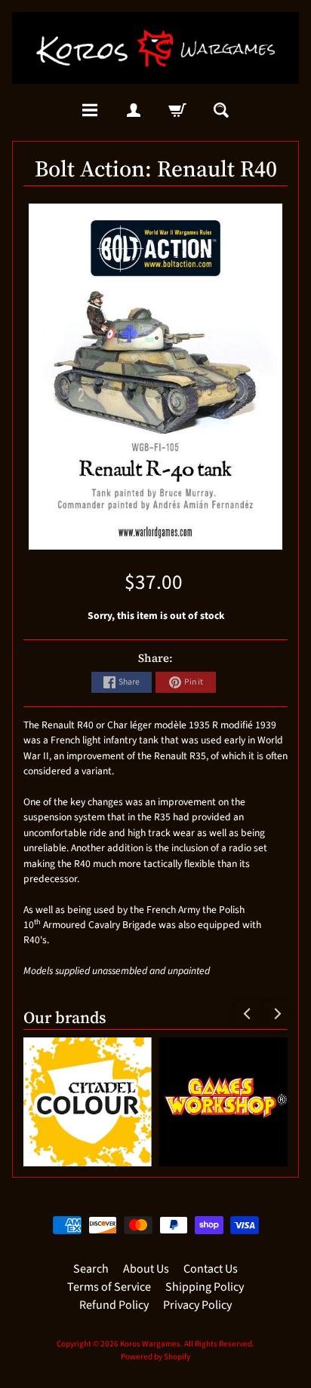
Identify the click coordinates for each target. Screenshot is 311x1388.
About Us (146, 1269)
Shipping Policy (204, 1287)
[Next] (276, 1013)
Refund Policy (114, 1305)
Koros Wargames (150, 1344)
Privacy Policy (197, 1305)
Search (91, 1269)
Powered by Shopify (155, 1356)
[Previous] (247, 1013)
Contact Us (210, 1269)
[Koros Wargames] (155, 48)
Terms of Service (109, 1287)
